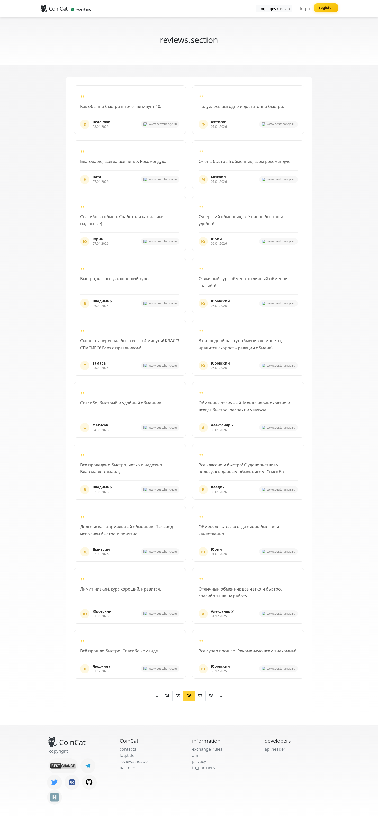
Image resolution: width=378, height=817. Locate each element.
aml (195, 755)
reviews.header (134, 761)
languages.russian (274, 8)
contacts (128, 749)
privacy (199, 761)
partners (128, 767)
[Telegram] (87, 765)
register (326, 7)
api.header (275, 749)
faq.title (127, 755)
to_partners (203, 767)
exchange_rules (207, 749)
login (305, 8)
